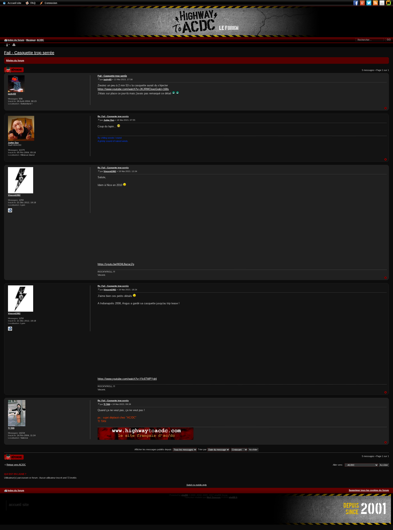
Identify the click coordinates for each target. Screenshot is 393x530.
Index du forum (16, 40)
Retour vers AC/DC (16, 464)
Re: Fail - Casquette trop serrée (113, 116)
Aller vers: (338, 465)
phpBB (184, 495)
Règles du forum (15, 60)
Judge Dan (13, 142)
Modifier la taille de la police (7, 45)
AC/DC (40, 40)
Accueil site (19, 504)
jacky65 (12, 94)
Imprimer (14, 45)
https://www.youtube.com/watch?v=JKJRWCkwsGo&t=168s (133, 89)
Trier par (202, 449)
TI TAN (11, 428)
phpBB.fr (233, 497)
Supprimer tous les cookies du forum (369, 490)
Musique (30, 40)
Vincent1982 (14, 195)
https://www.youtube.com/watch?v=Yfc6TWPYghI (127, 378)
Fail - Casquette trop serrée (29, 52)
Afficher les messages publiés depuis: (153, 449)
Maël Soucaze (214, 497)
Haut (385, 108)
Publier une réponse (9, 68)
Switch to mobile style (196, 485)
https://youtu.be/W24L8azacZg (116, 264)
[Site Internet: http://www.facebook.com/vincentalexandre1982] (10, 210)
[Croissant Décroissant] (245, 449)
